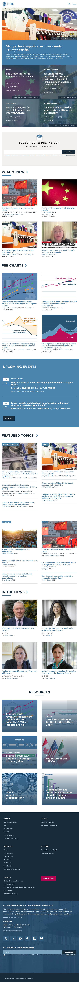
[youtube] (20, 938)
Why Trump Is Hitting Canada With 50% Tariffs (19, 629)
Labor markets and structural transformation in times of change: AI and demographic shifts (40, 404)
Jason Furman (7, 565)
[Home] (8, 3)
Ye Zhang (27, 254)
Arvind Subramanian (12, 214)
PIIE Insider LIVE (9, 884)
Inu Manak (48, 635)
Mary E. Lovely (11, 117)
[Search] (69, 3)
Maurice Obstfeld (26, 478)
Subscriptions (9, 835)
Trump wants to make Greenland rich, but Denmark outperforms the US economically (59, 303)
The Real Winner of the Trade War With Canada (19, 75)
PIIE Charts (13, 265)
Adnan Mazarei (7, 478)
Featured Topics (19, 436)
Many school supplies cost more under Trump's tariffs (34, 48)
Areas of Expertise (47, 822)
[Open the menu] (74, 3)
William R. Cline (47, 487)
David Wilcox (24, 506)
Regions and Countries (49, 825)
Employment (8, 828)
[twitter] (6, 938)
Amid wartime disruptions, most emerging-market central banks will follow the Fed (19, 487)
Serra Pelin (6, 495)
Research (8, 846)
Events (7, 877)
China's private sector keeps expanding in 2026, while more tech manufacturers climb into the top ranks (59, 346)
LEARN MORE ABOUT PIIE (12, 917)
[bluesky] (41, 938)
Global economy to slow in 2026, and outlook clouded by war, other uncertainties (17, 576)
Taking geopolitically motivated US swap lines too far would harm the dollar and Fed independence (19, 474)
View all (9, 418)
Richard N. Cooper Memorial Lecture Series (19, 887)
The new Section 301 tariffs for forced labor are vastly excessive (57, 484)
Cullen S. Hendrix (50, 88)
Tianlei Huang (47, 350)
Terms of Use (19, 978)
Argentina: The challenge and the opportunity (15, 550)
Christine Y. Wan (26, 350)
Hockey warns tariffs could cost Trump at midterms (19, 672)
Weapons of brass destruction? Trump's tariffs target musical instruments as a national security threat (57, 79)
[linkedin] (13, 938)
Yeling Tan (45, 569)
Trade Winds (8, 890)
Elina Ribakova (50, 678)
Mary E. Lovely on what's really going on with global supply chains (42, 383)
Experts (45, 846)
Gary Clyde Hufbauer (9, 254)
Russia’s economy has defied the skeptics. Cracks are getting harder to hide (59, 672)
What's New (14, 172)
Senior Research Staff (49, 850)
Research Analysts (47, 853)
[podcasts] (27, 938)
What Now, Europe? (11, 894)
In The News (14, 592)
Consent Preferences (12, 931)
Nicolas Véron (64, 350)
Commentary (8, 856)
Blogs (6, 850)
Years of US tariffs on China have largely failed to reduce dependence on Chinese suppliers (18, 346)
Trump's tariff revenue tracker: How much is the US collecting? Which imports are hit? (19, 303)
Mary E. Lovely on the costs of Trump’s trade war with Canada (18, 110)
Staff (5, 825)
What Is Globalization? (15, 796)
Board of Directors (10, 822)
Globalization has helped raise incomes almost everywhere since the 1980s (59, 793)
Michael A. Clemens (51, 117)
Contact (6, 832)
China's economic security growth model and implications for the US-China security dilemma (59, 565)
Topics (44, 818)
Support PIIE (48, 878)
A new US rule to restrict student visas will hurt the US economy (58, 110)
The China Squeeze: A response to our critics (18, 209)
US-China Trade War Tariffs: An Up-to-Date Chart (59, 722)
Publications (8, 853)
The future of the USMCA (56, 760)
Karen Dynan (6, 506)
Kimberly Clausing (11, 678)
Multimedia (8, 863)
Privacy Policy (9, 978)
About (7, 818)
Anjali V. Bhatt (16, 391)
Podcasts (7, 859)
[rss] (34, 938)
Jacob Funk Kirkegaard (50, 308)
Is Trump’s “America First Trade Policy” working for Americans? (58, 629)
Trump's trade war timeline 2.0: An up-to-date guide (18, 758)
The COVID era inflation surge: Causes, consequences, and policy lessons (18, 503)
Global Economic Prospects (13, 881)
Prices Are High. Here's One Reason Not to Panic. (19, 561)
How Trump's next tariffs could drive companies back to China (57, 577)
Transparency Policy (11, 838)
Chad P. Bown (11, 83)
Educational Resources (12, 869)
